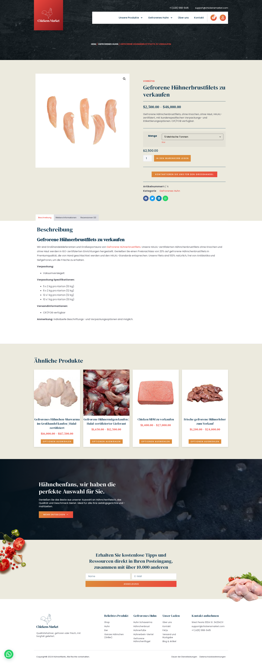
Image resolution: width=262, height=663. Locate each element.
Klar (163, 142)
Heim (93, 44)
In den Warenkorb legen (172, 158)
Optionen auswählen (57, 441)
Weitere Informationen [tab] (65, 217)
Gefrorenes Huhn (158, 17)
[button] (124, 79)
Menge (152, 136)
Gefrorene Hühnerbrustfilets (124, 247)
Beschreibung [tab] (44, 217)
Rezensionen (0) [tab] (88, 217)
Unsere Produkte (129, 17)
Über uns (183, 17)
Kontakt (199, 17)
